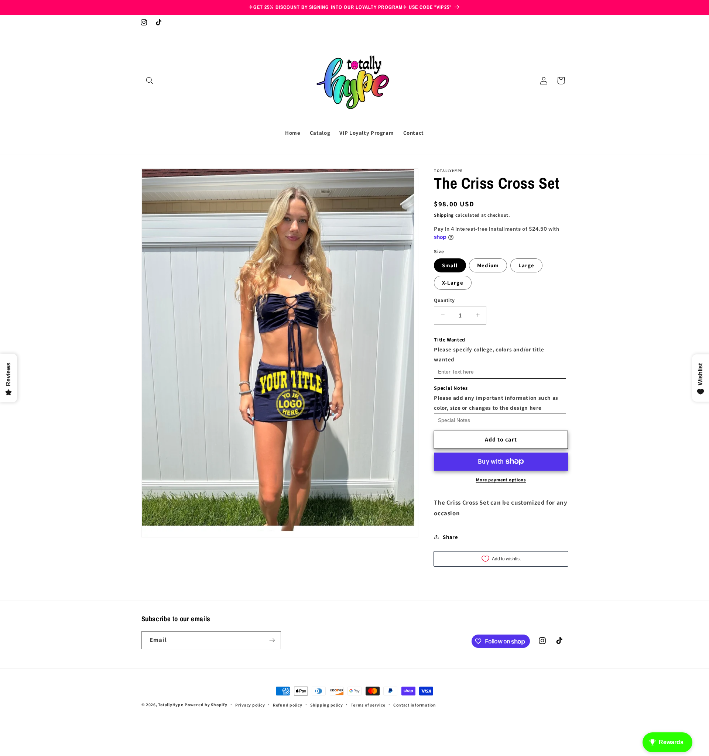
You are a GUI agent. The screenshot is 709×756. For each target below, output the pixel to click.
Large (526, 264)
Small (450, 264)
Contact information (414, 705)
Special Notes (450, 387)
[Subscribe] (271, 640)
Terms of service (368, 705)
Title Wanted (449, 339)
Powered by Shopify (206, 704)
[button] (149, 80)
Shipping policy (326, 705)
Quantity (444, 299)
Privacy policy (250, 705)
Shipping (444, 215)
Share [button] (450, 536)
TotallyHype (170, 704)
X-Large (452, 282)
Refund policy (287, 705)
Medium (488, 264)
